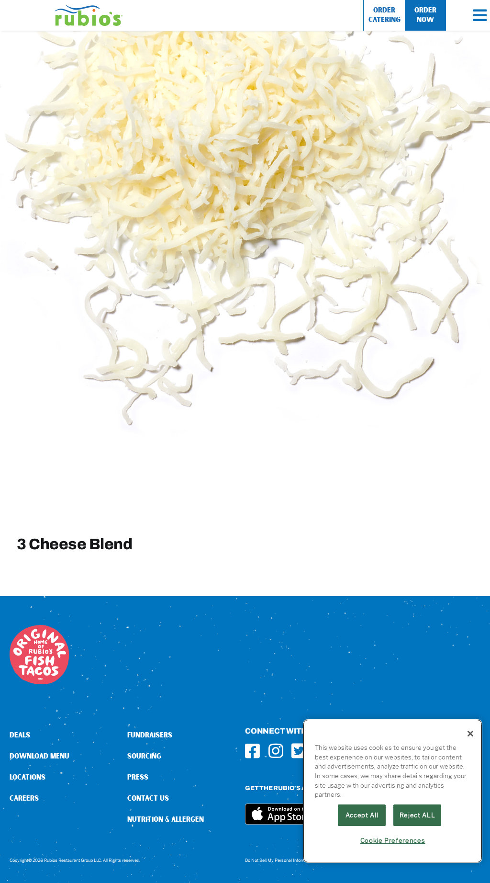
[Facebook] (252, 750)
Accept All (362, 815)
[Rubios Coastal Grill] (88, 8)
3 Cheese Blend (74, 543)
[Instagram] (275, 750)
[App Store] (281, 807)
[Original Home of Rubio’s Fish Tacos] (39, 628)
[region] (392, 791)
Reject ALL (417, 815)
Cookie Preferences (392, 840)
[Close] (470, 733)
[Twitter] (298, 750)
